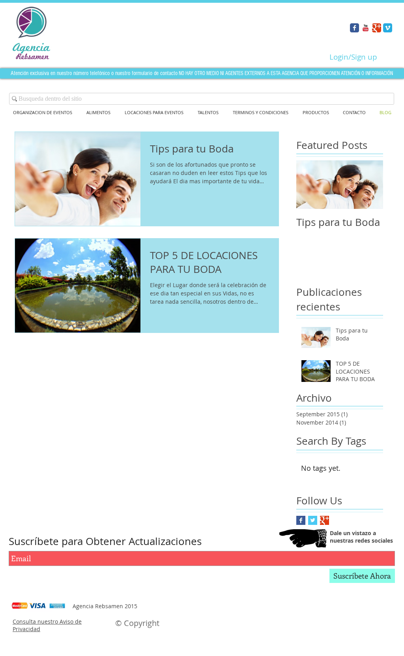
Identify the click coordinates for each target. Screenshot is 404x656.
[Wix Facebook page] (354, 27)
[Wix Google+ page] (376, 27)
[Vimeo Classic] (387, 27)
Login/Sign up (353, 57)
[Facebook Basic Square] (300, 520)
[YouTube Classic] (365, 27)
